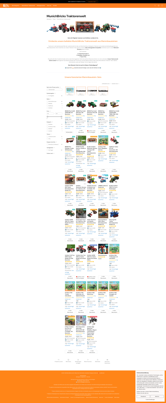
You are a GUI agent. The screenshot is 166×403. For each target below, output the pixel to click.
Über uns (49, 5)
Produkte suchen (59, 361)
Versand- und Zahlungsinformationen (77, 397)
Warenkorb (97, 361)
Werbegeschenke (41, 5)
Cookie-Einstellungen (109, 397)
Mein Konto (68, 361)
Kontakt (55, 5)
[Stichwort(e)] (48, 90)
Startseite (49, 19)
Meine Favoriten (88, 361)
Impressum (101, 397)
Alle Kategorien (15, 5)
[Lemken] (92, 91)
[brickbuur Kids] (70, 91)
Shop (54, 19)
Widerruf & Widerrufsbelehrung (92, 397)
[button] (92, 2)
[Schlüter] (103, 91)
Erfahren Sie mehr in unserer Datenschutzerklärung (148, 391)
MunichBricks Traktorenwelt (28, 5)
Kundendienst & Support (64, 397)
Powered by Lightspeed (83, 399)
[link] (150, 399)
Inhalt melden (116, 397)
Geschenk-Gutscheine (107, 362)
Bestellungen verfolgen (78, 362)
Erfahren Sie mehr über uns (142, 393)
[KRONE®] (81, 91)
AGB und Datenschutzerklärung (53, 397)
